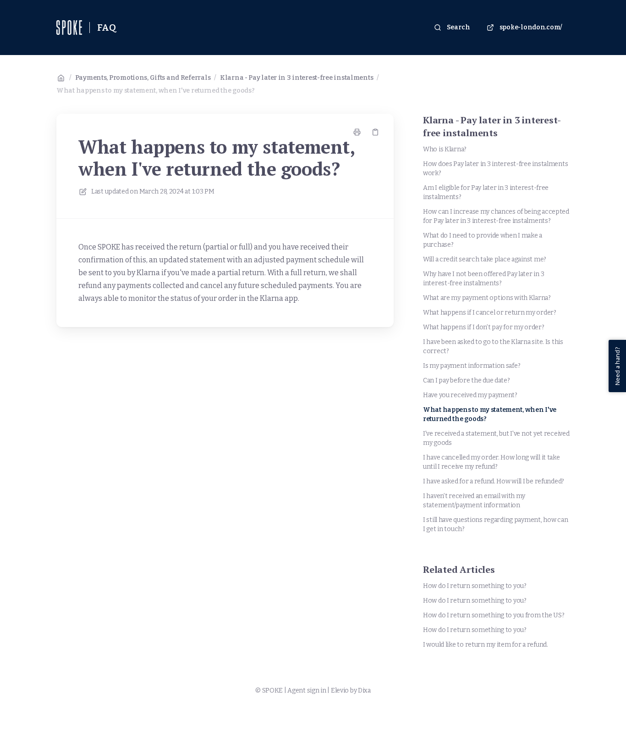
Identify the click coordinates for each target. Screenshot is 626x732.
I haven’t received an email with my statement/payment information (474, 500)
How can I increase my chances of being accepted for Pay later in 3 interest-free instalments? (496, 216)
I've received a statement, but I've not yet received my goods (496, 438)
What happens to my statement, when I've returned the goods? (155, 90)
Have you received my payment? (470, 395)
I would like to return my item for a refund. (485, 645)
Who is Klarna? (445, 149)
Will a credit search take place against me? (484, 259)
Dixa (364, 690)
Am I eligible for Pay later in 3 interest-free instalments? (486, 192)
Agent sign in (306, 690)
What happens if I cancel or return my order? (489, 312)
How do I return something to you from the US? (493, 615)
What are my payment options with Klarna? (487, 298)
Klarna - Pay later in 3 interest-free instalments (296, 78)
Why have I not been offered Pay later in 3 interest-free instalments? (483, 278)
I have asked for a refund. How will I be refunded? (493, 481)
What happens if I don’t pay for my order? (483, 327)
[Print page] (357, 132)
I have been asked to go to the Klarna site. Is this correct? (493, 346)
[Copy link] (375, 132)
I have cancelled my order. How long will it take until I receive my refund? (491, 462)
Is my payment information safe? (471, 366)
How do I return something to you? (475, 586)
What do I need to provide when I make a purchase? (482, 240)
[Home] (69, 28)
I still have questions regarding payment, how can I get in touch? (495, 524)
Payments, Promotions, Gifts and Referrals (143, 78)
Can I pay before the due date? (466, 380)
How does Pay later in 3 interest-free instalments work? (495, 168)
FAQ (106, 27)
